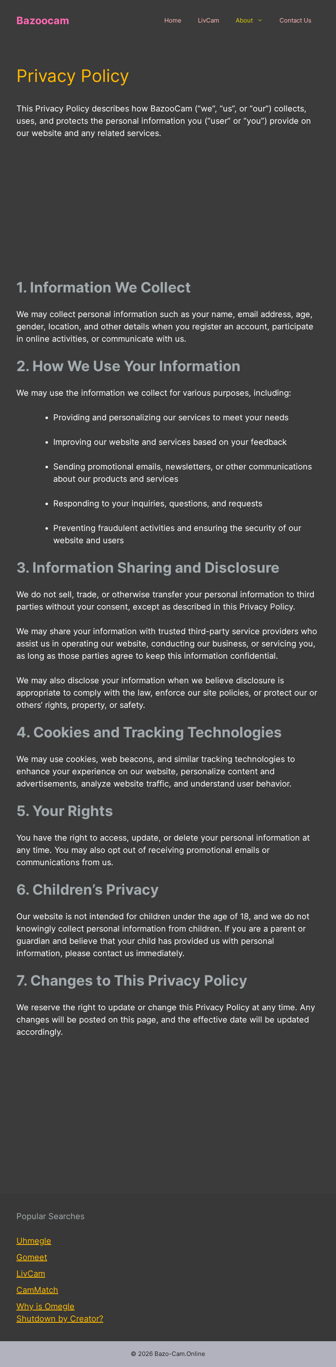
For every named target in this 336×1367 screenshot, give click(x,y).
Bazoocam (42, 20)
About (244, 20)
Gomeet (31, 1257)
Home (173, 20)
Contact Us (295, 20)
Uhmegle (33, 1241)
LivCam (208, 20)
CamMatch (37, 1290)
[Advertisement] (168, 209)
